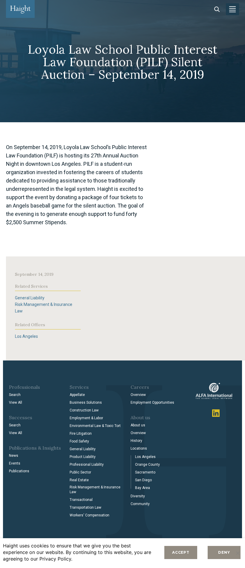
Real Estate (79, 480)
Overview (138, 395)
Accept (180, 552)
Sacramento (145, 472)
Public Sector (80, 472)
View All (15, 402)
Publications (19, 471)
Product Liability (83, 457)
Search (15, 395)
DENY (224, 552)
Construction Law (84, 410)
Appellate (77, 395)
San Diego (143, 480)
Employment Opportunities (152, 402)
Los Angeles (26, 336)
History (136, 441)
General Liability (30, 297)
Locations (139, 448)
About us (138, 425)
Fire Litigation (81, 433)
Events (14, 463)
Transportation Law (85, 507)
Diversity (138, 496)
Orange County (147, 464)
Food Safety (79, 441)
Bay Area (142, 488)
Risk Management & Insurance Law (95, 489)
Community (140, 504)
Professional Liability (87, 464)
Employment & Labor (86, 418)
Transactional (81, 500)
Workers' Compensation (89, 515)
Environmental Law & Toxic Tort (95, 426)
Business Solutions (86, 402)
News (13, 456)
